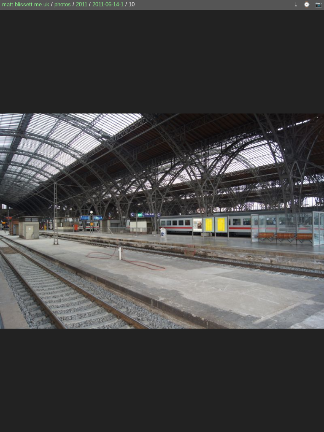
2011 (81, 4)
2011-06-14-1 (108, 4)
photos (62, 4)
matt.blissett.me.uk (25, 4)
